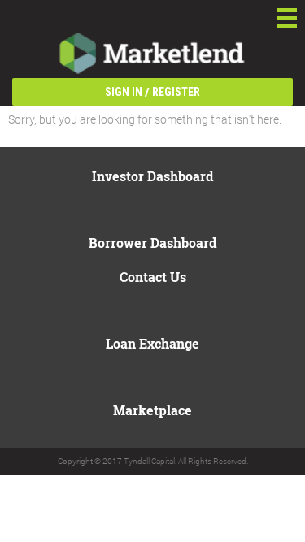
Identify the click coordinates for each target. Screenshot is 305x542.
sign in (123, 91)
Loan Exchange (152, 343)
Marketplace (152, 409)
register (176, 91)
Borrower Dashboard (152, 242)
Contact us (153, 276)
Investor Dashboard (152, 175)
